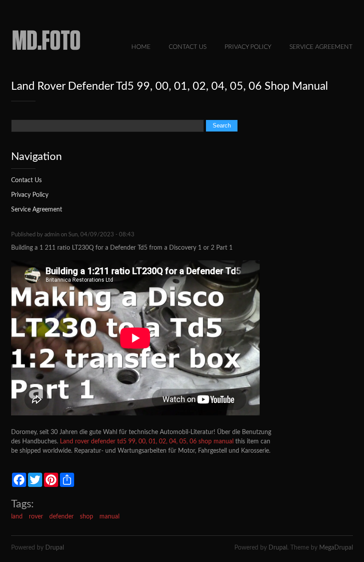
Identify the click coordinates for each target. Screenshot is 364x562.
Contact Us (187, 47)
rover (36, 517)
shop (86, 517)
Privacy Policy (248, 47)
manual (109, 517)
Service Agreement (320, 47)
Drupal (54, 548)
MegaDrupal (336, 548)
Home (140, 47)
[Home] (46, 53)
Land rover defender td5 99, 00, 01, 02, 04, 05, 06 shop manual (146, 441)
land (17, 517)
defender (61, 517)
